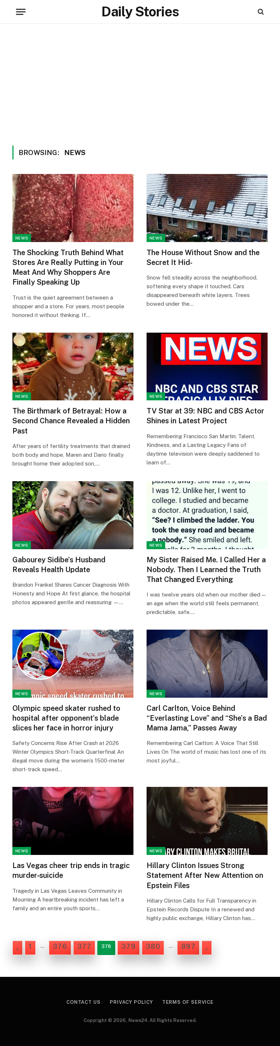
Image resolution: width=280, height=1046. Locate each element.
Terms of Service (188, 1002)
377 (84, 946)
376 (60, 946)
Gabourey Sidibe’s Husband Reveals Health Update (58, 564)
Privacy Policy (131, 1002)
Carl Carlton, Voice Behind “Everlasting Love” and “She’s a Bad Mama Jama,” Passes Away (207, 718)
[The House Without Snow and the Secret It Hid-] (207, 208)
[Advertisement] (140, 82)
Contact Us (83, 1002)
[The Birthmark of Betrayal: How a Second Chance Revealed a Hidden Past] (72, 367)
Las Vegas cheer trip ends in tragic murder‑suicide (71, 870)
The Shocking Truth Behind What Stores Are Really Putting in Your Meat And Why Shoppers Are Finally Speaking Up (68, 267)
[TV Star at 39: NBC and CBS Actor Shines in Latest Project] (207, 367)
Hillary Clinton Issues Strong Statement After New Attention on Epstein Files (205, 875)
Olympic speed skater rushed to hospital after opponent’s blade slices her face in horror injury (66, 718)
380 (153, 946)
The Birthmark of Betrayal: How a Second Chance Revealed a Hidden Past (71, 421)
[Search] (260, 12)
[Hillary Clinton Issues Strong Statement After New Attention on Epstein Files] (207, 821)
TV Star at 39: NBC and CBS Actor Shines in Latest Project (205, 416)
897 (188, 946)
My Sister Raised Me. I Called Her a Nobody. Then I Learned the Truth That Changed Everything (206, 569)
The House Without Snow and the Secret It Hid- (203, 257)
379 (128, 946)
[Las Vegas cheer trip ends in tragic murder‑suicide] (72, 821)
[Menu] (21, 12)
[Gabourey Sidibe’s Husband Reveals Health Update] (72, 515)
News (21, 238)
